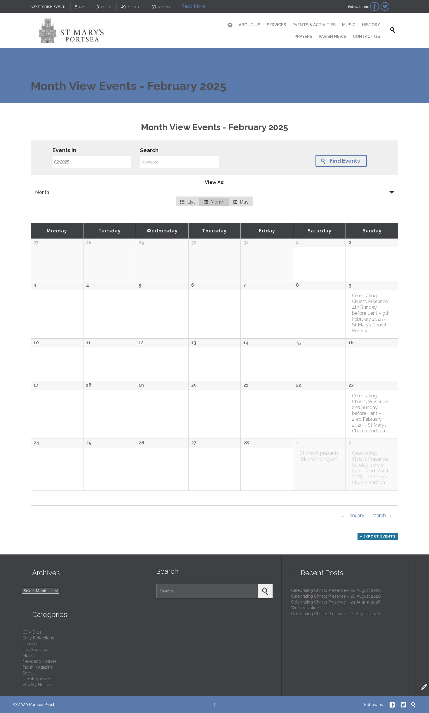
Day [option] (244, 202)
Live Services (34, 649)
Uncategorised (36, 679)
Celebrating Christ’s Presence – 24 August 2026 (336, 602)
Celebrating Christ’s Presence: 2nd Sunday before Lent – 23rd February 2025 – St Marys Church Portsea (370, 413)
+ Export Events (378, 536)
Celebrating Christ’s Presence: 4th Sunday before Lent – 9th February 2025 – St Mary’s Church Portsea (371, 313)
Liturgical (31, 643)
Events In (64, 150)
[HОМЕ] (230, 25)
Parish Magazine (37, 667)
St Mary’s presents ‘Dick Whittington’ (319, 456)
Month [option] (216, 202)
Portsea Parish (42, 704)
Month (42, 192)
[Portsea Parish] (118, 30)
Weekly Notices (37, 684)
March (382, 515)
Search (149, 150)
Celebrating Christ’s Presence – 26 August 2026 (336, 596)
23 (351, 385)
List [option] (190, 202)
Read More (193, 6)
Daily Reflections (38, 638)
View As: (214, 182)
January (353, 515)
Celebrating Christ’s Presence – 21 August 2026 (335, 613)
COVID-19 (31, 632)
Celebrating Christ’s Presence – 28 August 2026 (336, 590)
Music (28, 655)
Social (28, 673)
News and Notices (39, 661)
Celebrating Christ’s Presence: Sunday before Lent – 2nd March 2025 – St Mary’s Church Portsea (371, 468)
